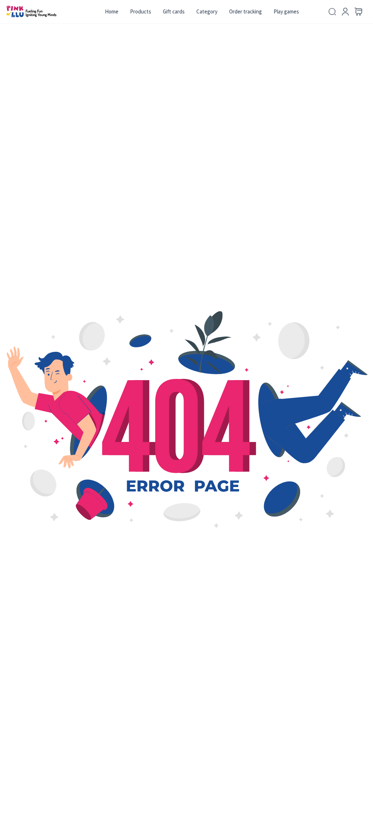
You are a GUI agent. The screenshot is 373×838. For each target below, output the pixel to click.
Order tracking (245, 11)
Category (206, 11)
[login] (345, 11)
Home (111, 11)
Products (140, 11)
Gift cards (174, 11)
